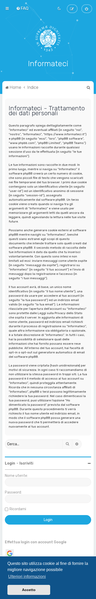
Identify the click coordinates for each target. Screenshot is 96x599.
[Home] (48, 38)
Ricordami (17, 509)
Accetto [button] (29, 590)
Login (10, 463)
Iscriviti (26, 463)
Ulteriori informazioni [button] (27, 576)
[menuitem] (22, 8)
